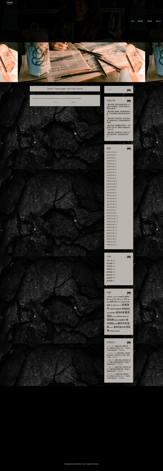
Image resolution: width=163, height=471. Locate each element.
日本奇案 (123, 302)
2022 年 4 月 (110, 169)
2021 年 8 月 (110, 192)
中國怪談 (109, 296)
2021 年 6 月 (110, 198)
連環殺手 (109, 269)
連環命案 (116, 320)
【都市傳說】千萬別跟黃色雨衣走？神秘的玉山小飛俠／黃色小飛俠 (118, 355)
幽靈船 (108, 301)
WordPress (78, 464)
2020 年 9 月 (110, 224)
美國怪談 (126, 309)
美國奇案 (118, 309)
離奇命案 (109, 275)
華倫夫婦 (124, 316)
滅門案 (117, 305)
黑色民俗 (117, 331)
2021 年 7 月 (110, 195)
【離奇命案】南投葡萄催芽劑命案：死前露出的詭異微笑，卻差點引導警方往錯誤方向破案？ (118, 106)
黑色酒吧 (15, 3)
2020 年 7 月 (110, 230)
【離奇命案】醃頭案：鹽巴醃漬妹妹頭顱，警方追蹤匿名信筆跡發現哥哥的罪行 (118, 113)
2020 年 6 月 (110, 233)
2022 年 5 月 (110, 166)
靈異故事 (109, 278)
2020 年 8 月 (110, 227)
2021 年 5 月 (110, 201)
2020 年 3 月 (110, 242)
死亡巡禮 (113, 305)
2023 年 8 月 (110, 155)
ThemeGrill (96, 464)
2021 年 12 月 (111, 181)
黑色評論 (109, 280)
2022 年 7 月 (110, 161)
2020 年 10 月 (111, 221)
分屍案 (121, 296)
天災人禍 (109, 260)
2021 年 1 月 (110, 213)
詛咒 (128, 316)
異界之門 (158, 21)
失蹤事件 (121, 299)
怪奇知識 (109, 263)
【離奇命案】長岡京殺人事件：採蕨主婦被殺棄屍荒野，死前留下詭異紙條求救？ (119, 362)
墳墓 (112, 299)
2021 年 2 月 (110, 210)
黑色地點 (112, 331)
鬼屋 (123, 327)
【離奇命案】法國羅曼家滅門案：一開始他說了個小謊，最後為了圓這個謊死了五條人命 (118, 127)
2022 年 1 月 (110, 178)
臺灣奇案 (120, 312)
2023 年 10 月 (111, 152)
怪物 (111, 302)
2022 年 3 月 (110, 172)
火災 (120, 305)
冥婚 (117, 296)
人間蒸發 (114, 296)
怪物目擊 (109, 266)
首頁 (133, 21)
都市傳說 (109, 272)
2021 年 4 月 (110, 204)
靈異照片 (111, 327)
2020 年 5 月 (110, 236)
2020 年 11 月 (111, 218)
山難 (128, 299)
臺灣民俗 (114, 316)
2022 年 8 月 (110, 158)
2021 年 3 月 (110, 207)
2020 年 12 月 (111, 216)
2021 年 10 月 (111, 187)
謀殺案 (110, 319)
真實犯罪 (112, 309)
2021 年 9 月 (110, 190)
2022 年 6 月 (110, 164)
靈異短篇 (118, 327)
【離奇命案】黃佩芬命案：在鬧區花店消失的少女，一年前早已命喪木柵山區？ (118, 348)
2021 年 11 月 (111, 184)
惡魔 (115, 302)
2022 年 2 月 (110, 175)
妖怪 (125, 299)
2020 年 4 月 (110, 239)
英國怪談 (119, 316)
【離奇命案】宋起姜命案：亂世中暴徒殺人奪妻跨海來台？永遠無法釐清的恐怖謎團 (118, 120)
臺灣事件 (113, 312)
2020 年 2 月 (110, 244)
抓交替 (118, 302)
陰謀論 (115, 323)
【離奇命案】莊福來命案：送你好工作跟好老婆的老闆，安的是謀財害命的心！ (118, 134)
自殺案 (108, 312)
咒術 (110, 299)
